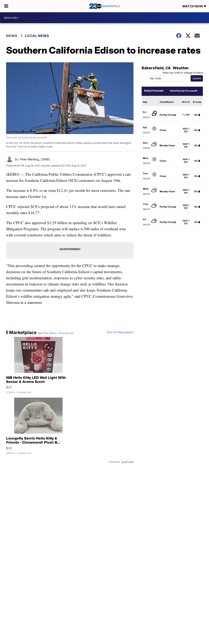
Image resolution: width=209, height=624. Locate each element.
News (11, 36)
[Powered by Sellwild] (127, 462)
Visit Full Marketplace (120, 332)
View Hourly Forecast (183, 90)
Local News (37, 36)
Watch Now (193, 6)
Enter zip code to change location (183, 72)
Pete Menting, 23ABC (35, 159)
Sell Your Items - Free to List (55, 333)
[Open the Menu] (6, 6)
